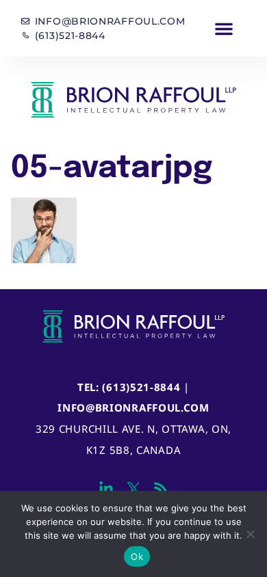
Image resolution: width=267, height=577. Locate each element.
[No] (250, 534)
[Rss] (161, 488)
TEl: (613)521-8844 (129, 387)
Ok (137, 556)
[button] (224, 28)
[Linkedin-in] (106, 488)
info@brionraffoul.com (133, 407)
